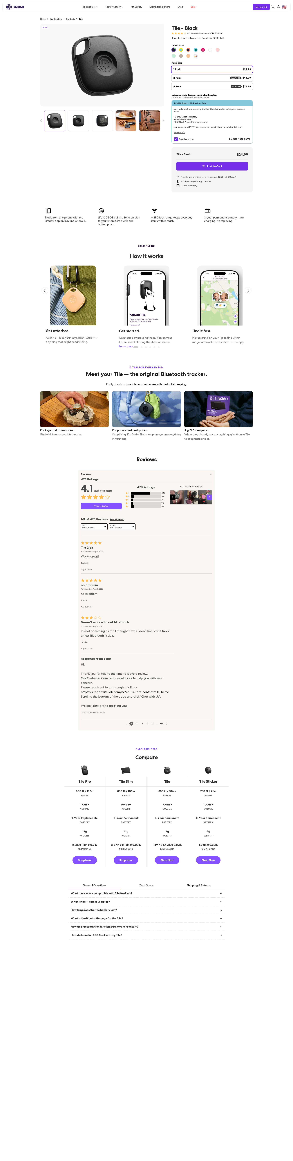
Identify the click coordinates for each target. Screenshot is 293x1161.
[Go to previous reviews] (126, 724)
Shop (180, 6)
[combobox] (94, 526)
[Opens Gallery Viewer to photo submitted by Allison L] (177, 497)
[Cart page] (273, 7)
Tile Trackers (88, 6)
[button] (212, 122)
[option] (173, 50)
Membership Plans (159, 6)
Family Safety (113, 6)
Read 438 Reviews (199, 33)
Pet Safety (136, 6)
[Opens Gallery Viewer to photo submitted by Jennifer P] (205, 497)
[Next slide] (248, 290)
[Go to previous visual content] (172, 497)
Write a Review (216, 33)
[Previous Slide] (42, 121)
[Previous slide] (45, 290)
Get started (261, 7)
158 (161, 723)
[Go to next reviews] (166, 724)
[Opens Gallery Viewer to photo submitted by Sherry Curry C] (191, 497)
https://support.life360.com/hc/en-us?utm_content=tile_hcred (125, 692)
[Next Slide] (162, 121)
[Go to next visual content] (210, 497)
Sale (193, 6)
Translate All (117, 519)
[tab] (94, 885)
